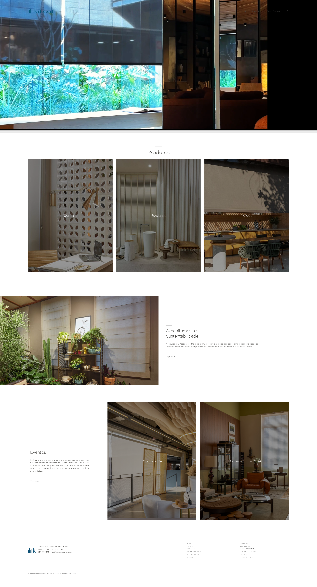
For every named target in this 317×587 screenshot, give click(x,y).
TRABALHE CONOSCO (247, 557)
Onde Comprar (274, 11)
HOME (189, 543)
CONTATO (243, 554)
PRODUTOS (244, 543)
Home (244, 11)
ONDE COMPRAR (245, 546)
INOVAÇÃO (191, 549)
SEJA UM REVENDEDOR (248, 552)
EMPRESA (190, 546)
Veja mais (170, 357)
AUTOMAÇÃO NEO (193, 554)
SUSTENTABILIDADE (194, 552)
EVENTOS (190, 557)
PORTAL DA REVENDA (247, 549)
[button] (287, 523)
